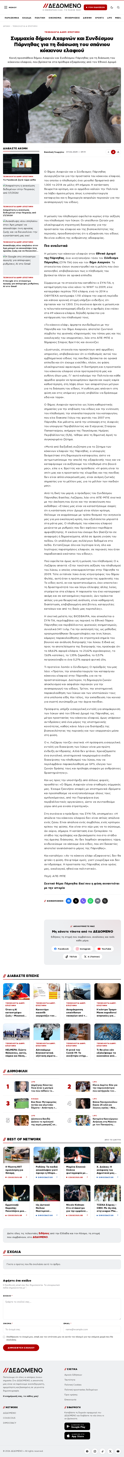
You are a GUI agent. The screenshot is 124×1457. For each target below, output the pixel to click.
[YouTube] (118, 1451)
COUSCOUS (9, 1418)
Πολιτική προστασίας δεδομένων (81, 1390)
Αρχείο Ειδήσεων (73, 1375)
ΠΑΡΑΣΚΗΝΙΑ (12, 18)
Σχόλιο (8, 1296)
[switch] (112, 7)
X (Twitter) (94, 956)
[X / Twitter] (76, 901)
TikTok (73, 956)
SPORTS (99, 18)
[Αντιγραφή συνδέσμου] (105, 901)
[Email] (98, 901)
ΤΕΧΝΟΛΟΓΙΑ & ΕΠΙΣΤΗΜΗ (25, 26)
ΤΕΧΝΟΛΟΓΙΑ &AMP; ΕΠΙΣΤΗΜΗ (62, 32)
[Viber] (83, 901)
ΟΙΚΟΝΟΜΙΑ (55, 18)
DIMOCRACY (9, 1423)
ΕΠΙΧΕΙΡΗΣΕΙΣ (72, 18)
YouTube (106, 949)
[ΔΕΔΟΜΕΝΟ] (22, 1370)
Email (67, 1323)
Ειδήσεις (44, 1233)
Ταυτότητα (69, 1380)
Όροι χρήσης (71, 1395)
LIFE (109, 18)
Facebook (63, 949)
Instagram (85, 949)
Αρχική (6, 26)
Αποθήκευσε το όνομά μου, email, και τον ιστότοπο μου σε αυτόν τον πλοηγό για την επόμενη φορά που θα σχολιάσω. (59, 1338)
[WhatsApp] (90, 901)
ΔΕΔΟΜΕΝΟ (40, 1237)
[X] (110, 1451)
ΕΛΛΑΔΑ (26, 18)
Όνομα (8, 1323)
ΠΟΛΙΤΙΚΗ (40, 18)
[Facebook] (69, 901)
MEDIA (118, 18)
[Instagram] (95, 1451)
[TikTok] (103, 1451)
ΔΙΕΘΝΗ (87, 18)
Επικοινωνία (70, 1400)
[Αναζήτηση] (118, 7)
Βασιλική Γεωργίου (54, 152)
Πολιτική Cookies (73, 1385)
